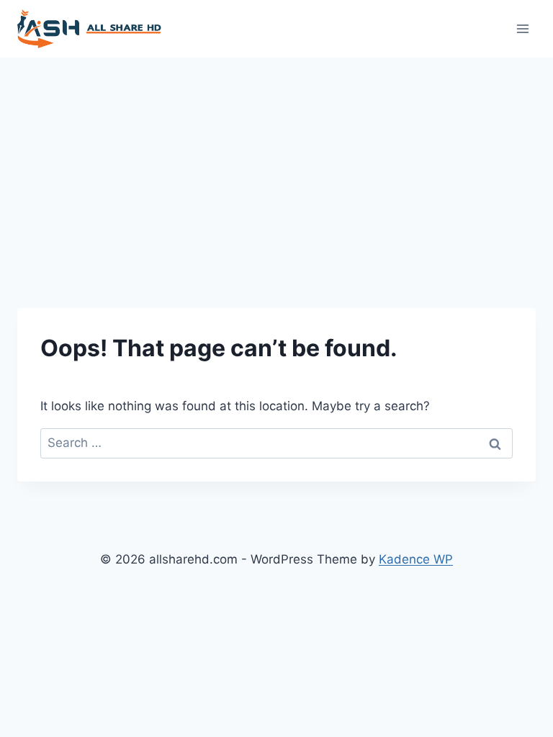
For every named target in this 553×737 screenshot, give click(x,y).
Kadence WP (416, 559)
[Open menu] (522, 28)
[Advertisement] (276, 165)
